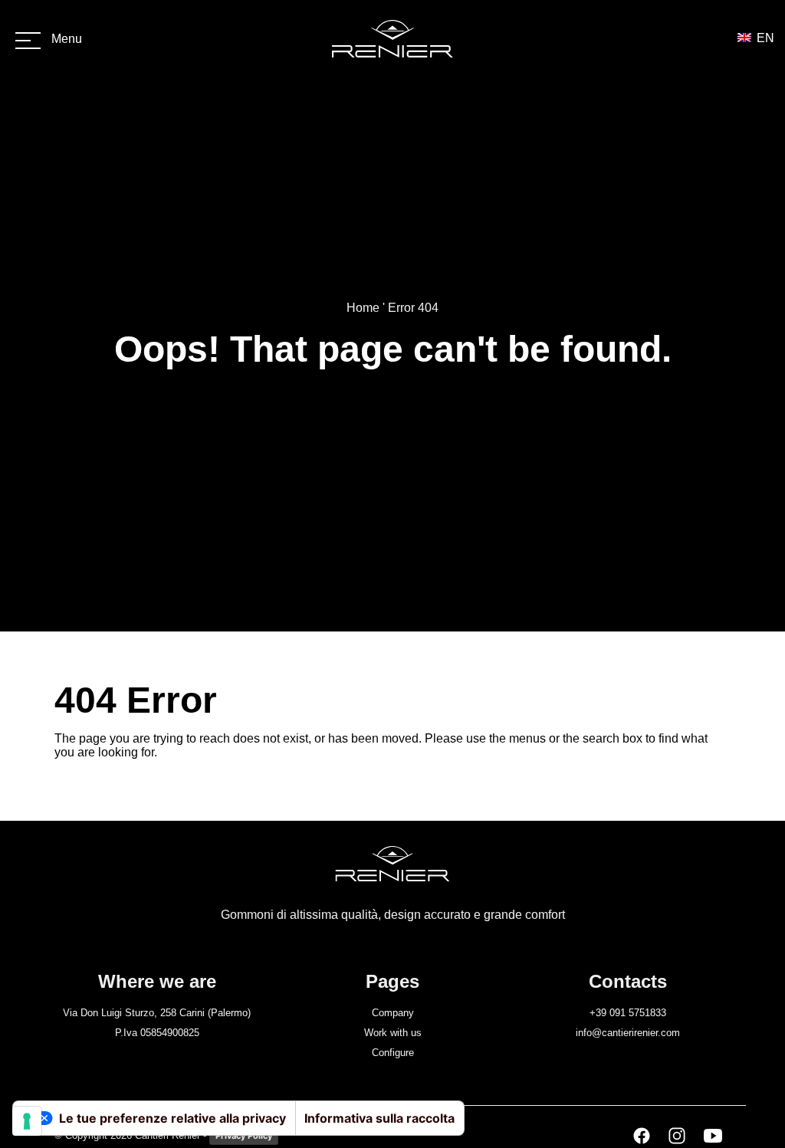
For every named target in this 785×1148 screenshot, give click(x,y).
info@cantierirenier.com (628, 1032)
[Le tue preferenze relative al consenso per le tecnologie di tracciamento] (26, 1121)
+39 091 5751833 (628, 1012)
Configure (393, 1052)
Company (393, 1012)
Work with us (393, 1032)
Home (363, 307)
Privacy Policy (243, 1135)
